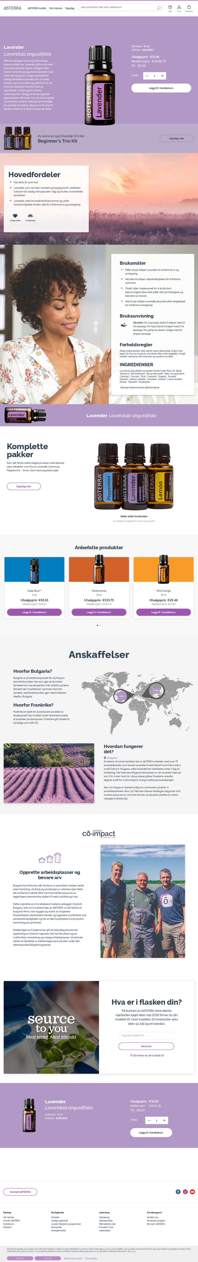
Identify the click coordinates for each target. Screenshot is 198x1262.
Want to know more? (73, 1258)
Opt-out (48, 1258)
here (133, 1251)
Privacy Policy (91, 1258)
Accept (20, 1258)
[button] (97, 625)
